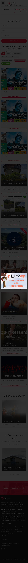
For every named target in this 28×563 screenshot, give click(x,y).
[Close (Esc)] (25, 268)
